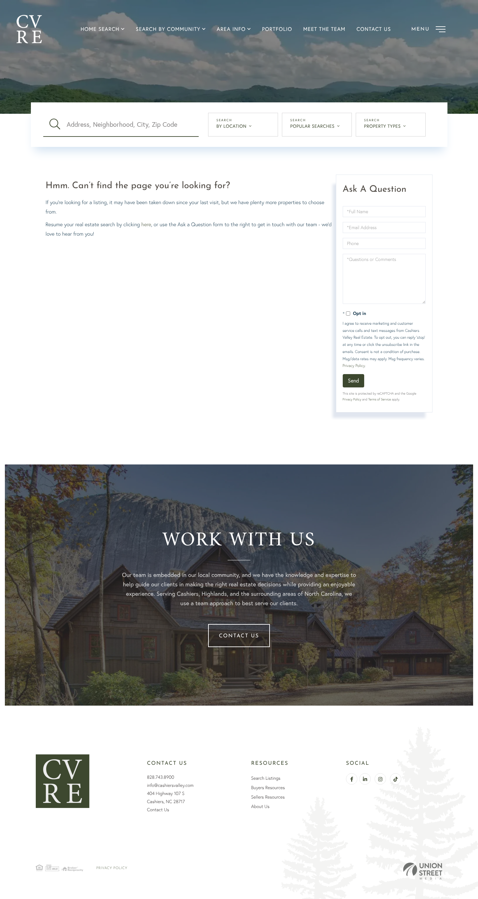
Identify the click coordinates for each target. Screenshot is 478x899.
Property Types (382, 126)
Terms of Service (379, 399)
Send (353, 380)
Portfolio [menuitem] (277, 29)
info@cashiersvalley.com (170, 785)
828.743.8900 (160, 777)
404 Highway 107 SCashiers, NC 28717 (166, 797)
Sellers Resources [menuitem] (268, 797)
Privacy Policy (354, 365)
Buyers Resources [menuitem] (268, 787)
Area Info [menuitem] (231, 29)
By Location (232, 126)
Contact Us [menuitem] (373, 29)
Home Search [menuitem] (100, 29)
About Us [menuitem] (260, 806)
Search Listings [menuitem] (265, 778)
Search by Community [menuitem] (168, 29)
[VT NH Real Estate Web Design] (422, 871)
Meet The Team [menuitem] (324, 29)
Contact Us (239, 636)
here (146, 224)
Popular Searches (312, 126)
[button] (55, 124)
